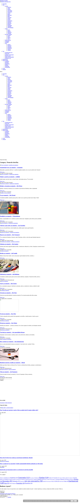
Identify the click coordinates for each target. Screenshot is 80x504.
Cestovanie (24, 477)
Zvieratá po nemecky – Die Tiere (8, 292)
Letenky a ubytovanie (9, 54)
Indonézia (9, 45)
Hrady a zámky (66, 477)
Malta (9, 16)
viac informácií (66, 500)
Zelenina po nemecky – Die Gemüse (9, 244)
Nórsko (9, 18)
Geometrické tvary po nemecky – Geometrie (11, 167)
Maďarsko (10, 15)
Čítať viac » (2, 172)
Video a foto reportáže (9, 57)
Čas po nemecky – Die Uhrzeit (7, 195)
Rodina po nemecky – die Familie (8, 253)
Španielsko (10, 25)
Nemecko (9, 17)
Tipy (3, 51)
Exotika (51, 477)
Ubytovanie (49, 481)
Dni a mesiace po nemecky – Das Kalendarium (12, 341)
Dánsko (9, 9)
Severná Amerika (8, 34)
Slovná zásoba (5, 60)
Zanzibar (9, 33)
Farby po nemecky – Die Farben (8, 283)
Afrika (6, 28)
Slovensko (4, 3)
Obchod (4, 69)
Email (1, 491)
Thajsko (9, 50)
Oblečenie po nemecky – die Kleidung (9, 274)
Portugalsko (10, 20)
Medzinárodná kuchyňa (30, 479)
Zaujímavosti (5, 59)
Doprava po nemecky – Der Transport (10, 234)
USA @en (62, 481)
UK (53, 481)
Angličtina (7, 61)
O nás (3, 68)
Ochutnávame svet (8, 52)
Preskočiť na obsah (4, 0)
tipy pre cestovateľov (34, 481)
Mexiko (9, 37)
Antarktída (7, 41)
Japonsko (9, 46)
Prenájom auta (8, 55)
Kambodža (10, 47)
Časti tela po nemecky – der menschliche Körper (12, 332)
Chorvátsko (10, 10)
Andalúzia (7, 477)
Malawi (9, 30)
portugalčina (58, 479)
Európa (6, 6)
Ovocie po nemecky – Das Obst (8, 313)
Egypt (9, 29)
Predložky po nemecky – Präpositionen (10, 216)
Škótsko (9, 24)
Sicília (72, 479)
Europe (37, 477)
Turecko (9, 49)
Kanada (9, 35)
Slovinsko (9, 23)
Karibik (7, 479)
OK (73, 500)
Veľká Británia (10, 27)
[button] (40, 71)
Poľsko (9, 19)
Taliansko (9, 26)
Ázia (6, 43)
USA (9, 38)
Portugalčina (7, 67)
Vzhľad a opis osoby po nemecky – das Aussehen (12, 225)
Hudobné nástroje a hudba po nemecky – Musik (12, 362)
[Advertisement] (40, 150)
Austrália (7, 42)
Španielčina (7, 63)
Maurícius (9, 32)
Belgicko (9, 7)
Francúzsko (10, 11)
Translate (9, 497)
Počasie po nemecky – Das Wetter (8, 323)
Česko (9, 8)
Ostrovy (49, 479)
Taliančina (7, 66)
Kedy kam (7, 53)
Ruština (6, 64)
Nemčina (7, 62)
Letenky (15, 479)
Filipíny (9, 44)
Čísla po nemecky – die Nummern (8, 372)
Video (66, 481)
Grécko (9, 12)
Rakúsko (9, 21)
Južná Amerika (8, 40)
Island (9, 14)
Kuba (9, 36)
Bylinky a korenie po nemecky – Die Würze (11, 186)
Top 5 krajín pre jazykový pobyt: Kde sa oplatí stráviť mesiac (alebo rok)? (19, 410)
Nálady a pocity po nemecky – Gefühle (10, 176)
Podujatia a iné (8, 58)
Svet (3, 4)
